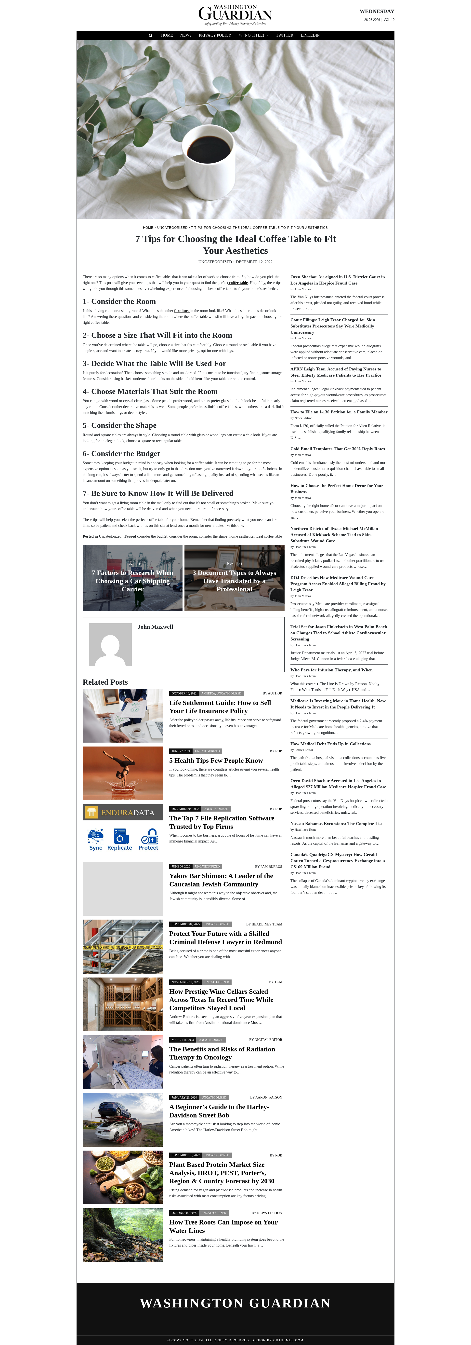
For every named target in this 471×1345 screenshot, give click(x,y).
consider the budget (152, 536)
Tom (278, 982)
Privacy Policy (215, 35)
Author (275, 693)
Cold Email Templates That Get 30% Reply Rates (337, 448)
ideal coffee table (269, 536)
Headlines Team (267, 924)
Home (167, 35)
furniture (182, 311)
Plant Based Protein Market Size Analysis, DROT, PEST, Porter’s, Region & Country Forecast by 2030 (222, 1173)
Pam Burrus (271, 867)
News (186, 35)
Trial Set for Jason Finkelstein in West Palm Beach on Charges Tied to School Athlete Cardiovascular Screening (338, 632)
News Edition (269, 1213)
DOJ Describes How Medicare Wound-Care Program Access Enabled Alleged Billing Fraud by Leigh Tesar (338, 583)
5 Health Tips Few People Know (216, 760)
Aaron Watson (268, 1097)
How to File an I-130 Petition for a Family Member (339, 411)
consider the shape (213, 536)
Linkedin (310, 35)
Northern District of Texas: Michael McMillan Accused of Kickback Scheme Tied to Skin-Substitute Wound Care (334, 534)
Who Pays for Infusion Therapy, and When (331, 669)
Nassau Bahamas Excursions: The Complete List (336, 823)
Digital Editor (268, 1040)
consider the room (183, 536)
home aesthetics (241, 536)
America (208, 693)
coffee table (238, 283)
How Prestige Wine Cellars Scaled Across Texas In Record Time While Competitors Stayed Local (221, 1000)
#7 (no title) (251, 35)
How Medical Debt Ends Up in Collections (330, 743)
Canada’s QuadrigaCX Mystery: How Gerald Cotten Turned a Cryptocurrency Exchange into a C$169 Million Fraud (337, 860)
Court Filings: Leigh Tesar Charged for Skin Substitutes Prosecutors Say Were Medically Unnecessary (332, 326)
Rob (278, 751)
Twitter (284, 35)
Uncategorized (215, 262)
